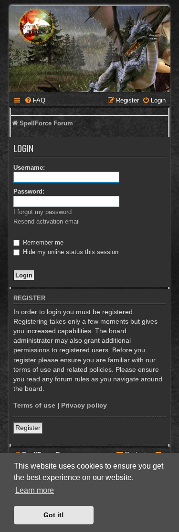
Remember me (42, 242)
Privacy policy (84, 405)
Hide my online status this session (69, 252)
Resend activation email (46, 221)
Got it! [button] (53, 515)
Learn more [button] (34, 490)
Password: (28, 191)
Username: (29, 167)
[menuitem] (34, 100)
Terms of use (34, 405)
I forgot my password (42, 211)
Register (28, 427)
